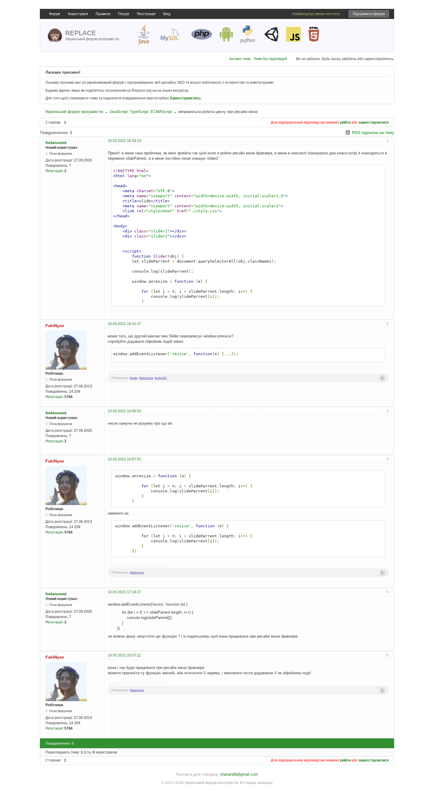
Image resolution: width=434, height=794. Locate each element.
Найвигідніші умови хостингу (316, 14)
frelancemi (55, 142)
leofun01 (161, 377)
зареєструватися (373, 122)
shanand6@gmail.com (239, 774)
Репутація (53, 171)
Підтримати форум (369, 14)
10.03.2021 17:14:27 (124, 592)
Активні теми (240, 59)
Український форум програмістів (74, 111)
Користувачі (78, 14)
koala (133, 377)
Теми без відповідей (270, 59)
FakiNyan (54, 325)
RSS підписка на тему (373, 132)
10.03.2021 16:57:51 (124, 459)
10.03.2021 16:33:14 (124, 141)
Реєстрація (146, 14)
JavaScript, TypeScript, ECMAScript (140, 111)
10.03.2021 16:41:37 (124, 324)
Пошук (123, 14)
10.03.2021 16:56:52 (124, 411)
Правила (103, 14)
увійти (345, 122)
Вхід (166, 14)
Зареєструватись (185, 98)
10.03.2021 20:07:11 (124, 655)
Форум (54, 14)
